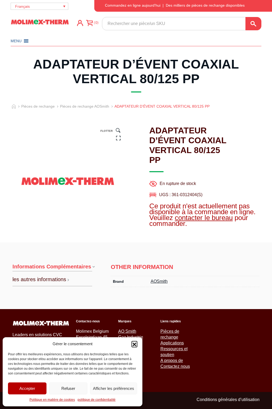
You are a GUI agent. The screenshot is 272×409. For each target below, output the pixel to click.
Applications (172, 343)
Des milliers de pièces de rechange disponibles (205, 5)
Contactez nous (175, 366)
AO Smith (127, 331)
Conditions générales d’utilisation (228, 399)
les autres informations (39, 279)
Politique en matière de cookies (52, 400)
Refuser (68, 388)
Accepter (27, 388)
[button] (134, 344)
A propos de (171, 360)
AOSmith (159, 281)
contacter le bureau (204, 218)
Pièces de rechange (38, 106)
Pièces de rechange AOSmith (84, 106)
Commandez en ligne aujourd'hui (132, 5)
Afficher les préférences (113, 388)
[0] (89, 25)
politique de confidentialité (97, 400)
